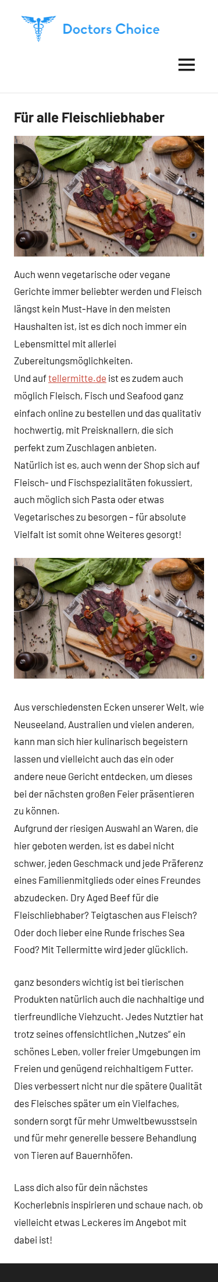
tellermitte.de (77, 378)
